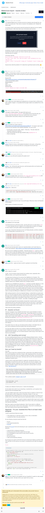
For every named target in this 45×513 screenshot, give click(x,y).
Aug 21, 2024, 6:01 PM (18, 154)
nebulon (6, 99)
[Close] (42, 491)
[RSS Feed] (31, 13)
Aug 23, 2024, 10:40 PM (15, 245)
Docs (38, 2)
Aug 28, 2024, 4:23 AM (15, 269)
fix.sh (8, 424)
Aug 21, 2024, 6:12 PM (15, 164)
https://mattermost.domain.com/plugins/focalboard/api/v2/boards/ (20, 79)
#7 (43, 154)
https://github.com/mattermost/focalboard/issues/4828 (17, 126)
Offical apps (22, 2)
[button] (1, 511)
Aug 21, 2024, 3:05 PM (18, 122)
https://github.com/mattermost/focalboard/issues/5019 (28, 248)
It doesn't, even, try (20, 376)
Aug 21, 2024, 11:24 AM (19, 99)
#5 (43, 122)
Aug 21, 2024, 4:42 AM (15, 71)
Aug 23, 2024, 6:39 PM (15, 220)
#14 (43, 261)
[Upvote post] (41, 68)
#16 (43, 474)
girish (6, 122)
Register (4, 505)
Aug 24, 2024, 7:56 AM (18, 261)
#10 (43, 185)
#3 (43, 99)
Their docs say (11, 366)
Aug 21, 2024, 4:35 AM (15, 20)
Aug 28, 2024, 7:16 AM (18, 474)
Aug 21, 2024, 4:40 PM (15, 142)
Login (9, 505)
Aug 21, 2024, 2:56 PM (15, 110)
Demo (35, 2)
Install (42, 2)
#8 (43, 164)
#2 (43, 71)
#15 (43, 269)
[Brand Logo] (3, 2)
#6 (43, 142)
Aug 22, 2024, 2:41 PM (15, 185)
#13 (43, 245)
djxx (6, 20)
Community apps (29, 2)
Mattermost (9, 13)
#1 (43, 20)
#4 (43, 110)
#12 (43, 220)
